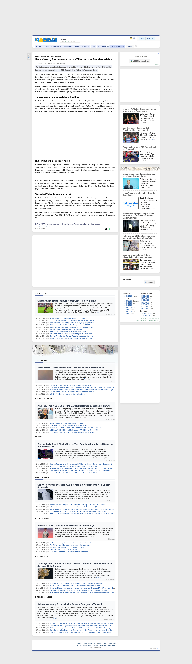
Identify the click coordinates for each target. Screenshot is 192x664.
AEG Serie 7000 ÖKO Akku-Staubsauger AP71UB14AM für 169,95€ (74, 430)
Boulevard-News (43, 399)
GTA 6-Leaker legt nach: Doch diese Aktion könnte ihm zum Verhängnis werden (78, 511)
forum (157, 65)
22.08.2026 (128, 303)
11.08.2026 (145, 306)
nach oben (152, 648)
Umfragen (103, 46)
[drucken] (29, 58)
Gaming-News (42, 477)
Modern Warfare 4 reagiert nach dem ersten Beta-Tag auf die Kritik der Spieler (77, 504)
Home (79, 645)
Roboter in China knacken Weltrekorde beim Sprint (68, 331)
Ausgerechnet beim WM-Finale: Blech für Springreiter (68, 318)
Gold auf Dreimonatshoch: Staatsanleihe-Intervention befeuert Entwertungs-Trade (78, 590)
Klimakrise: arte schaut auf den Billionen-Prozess (67, 547)
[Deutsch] (131, 38)
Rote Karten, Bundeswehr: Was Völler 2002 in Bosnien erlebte (73, 59)
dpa (63, 63)
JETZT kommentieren (141, 61)
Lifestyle (85, 46)
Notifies (156, 320)
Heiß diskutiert (146, 315)
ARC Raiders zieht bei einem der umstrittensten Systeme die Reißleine (75, 507)
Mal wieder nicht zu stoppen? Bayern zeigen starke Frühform (71, 334)
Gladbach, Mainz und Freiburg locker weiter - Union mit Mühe (67, 300)
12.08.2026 (145, 304)
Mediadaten (102, 643)
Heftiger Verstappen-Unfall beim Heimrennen (66, 329)
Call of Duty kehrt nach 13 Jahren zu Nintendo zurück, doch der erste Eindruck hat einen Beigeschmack (86, 509)
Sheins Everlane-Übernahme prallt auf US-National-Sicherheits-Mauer (75, 585)
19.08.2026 (128, 309)
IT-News (39, 437)
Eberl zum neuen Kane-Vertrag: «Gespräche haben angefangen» (137, 256)
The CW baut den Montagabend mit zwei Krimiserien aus (70, 545)
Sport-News (41, 293)
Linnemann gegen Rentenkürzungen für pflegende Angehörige (139, 175)
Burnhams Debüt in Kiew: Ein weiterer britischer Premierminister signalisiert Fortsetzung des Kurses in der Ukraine (90, 389)
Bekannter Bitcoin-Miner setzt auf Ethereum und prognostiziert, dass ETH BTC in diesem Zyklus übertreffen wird (89, 588)
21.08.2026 (128, 305)
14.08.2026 (145, 300)
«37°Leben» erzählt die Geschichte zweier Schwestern (69, 552)
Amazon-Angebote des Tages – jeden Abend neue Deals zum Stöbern (75, 466)
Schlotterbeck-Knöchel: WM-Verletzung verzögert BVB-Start (71, 325)
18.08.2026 (128, 311)
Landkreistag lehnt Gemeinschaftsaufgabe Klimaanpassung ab (72, 392)
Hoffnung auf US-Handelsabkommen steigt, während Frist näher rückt (139, 237)
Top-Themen (41, 360)
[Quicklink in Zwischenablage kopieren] (29, 55)
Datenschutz (88, 643)
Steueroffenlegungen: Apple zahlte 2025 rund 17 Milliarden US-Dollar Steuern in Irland (138, 215)
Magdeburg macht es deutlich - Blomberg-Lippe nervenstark (137, 129)
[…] (98, 312)
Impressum (112, 643)
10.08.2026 (145, 308)
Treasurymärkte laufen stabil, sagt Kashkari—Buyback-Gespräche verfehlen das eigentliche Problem (75, 564)
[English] (134, 38)
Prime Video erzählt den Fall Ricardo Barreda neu (139, 194)
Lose (77, 46)
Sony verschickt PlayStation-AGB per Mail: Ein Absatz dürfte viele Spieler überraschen (73, 486)
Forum (46, 46)
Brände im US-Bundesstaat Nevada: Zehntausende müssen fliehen (70, 367)
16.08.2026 (145, 296)
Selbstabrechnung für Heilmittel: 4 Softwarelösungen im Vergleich (70, 604)
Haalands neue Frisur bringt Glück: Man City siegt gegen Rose (72, 322)
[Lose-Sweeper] (136, 47)
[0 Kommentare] (40, 228)
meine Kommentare (141, 320)
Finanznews (41, 556)
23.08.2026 (128, 301)
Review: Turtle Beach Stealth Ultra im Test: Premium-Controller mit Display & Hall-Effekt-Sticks (75, 445)
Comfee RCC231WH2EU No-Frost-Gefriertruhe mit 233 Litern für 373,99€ (76, 428)
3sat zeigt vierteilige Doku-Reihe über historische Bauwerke (71, 543)
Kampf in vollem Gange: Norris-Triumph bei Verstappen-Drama (72, 320)
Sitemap (79, 643)
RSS (113, 645)
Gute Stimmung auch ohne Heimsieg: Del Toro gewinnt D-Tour (72, 327)
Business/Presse (43, 597)
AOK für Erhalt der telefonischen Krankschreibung (67, 394)
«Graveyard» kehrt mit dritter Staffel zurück (65, 549)
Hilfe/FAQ (103, 645)
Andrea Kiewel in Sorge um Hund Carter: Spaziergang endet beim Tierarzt (73, 405)
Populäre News (146, 313)
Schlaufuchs (56, 46)
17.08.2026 (128, 313)
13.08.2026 (145, 302)
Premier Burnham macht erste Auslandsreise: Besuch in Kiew (71, 385)
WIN (93, 46)
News (38, 46)
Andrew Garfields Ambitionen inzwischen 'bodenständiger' (66, 525)
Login (142, 38)
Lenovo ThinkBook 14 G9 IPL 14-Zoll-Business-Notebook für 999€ (73, 473)
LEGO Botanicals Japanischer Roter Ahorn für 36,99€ (69, 425)
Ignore (151, 320)
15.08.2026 (145, 298)
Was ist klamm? (118, 46)
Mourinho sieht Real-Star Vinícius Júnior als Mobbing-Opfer (71, 338)
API (109, 645)
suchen (150, 282)
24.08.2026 (128, 296)
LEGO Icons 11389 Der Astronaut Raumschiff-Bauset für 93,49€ (72, 432)
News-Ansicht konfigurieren (150, 318)
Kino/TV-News (42, 518)
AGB (95, 643)
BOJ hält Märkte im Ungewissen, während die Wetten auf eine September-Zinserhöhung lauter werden (86, 592)
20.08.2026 (128, 307)
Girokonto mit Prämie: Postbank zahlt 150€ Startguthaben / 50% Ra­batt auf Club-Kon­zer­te (81, 468)
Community (68, 46)
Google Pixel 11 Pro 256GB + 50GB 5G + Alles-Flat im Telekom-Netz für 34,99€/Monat (80, 470)
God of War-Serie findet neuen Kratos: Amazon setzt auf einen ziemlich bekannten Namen (81, 513)
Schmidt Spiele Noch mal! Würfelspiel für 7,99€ (66, 423)
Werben (130, 46)
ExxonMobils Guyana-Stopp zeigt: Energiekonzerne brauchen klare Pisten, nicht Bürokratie (82, 387)
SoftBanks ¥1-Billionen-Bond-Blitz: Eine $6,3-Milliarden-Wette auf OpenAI (76, 583)
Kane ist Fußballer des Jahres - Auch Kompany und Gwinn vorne (72, 336)
